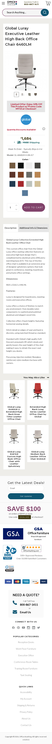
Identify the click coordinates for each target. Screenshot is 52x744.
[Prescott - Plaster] (29, 184)
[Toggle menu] (3, 3)
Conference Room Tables (26, 662)
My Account (26, 698)
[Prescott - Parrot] (21, 184)
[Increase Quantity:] (16, 205)
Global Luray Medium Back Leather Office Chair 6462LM (38, 455)
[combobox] (23, 12)
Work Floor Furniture (26, 648)
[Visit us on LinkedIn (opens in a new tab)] (33, 627)
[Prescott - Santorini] (25, 193)
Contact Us (26, 725)
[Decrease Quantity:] (16, 209)
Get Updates (26, 496)
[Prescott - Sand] (37, 184)
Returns (31, 705)
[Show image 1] (16, 94)
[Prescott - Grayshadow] (37, 165)
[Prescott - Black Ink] (21, 165)
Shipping (21, 705)
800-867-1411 (31, 4)
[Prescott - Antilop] (12, 165)
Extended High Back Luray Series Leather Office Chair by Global (38, 412)
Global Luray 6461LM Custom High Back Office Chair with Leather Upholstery (14, 459)
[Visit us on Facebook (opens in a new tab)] (13, 627)
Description (11, 228)
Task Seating (26, 675)
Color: (26, 159)
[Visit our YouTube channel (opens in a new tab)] (23, 627)
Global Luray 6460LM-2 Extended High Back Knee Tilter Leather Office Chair (14, 413)
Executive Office (26, 655)
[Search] (45, 12)
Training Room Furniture (26, 668)
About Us (26, 718)
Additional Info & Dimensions (33, 228)
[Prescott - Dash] (29, 165)
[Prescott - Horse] (21, 175)
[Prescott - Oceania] (12, 184)
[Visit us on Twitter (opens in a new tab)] (38, 627)
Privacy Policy (26, 712)
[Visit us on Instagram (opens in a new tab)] (28, 627)
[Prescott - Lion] (37, 175)
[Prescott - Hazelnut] (12, 175)
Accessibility (26, 692)
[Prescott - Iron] (29, 175)
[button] (43, 128)
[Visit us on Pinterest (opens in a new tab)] (18, 627)
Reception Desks (26, 642)
